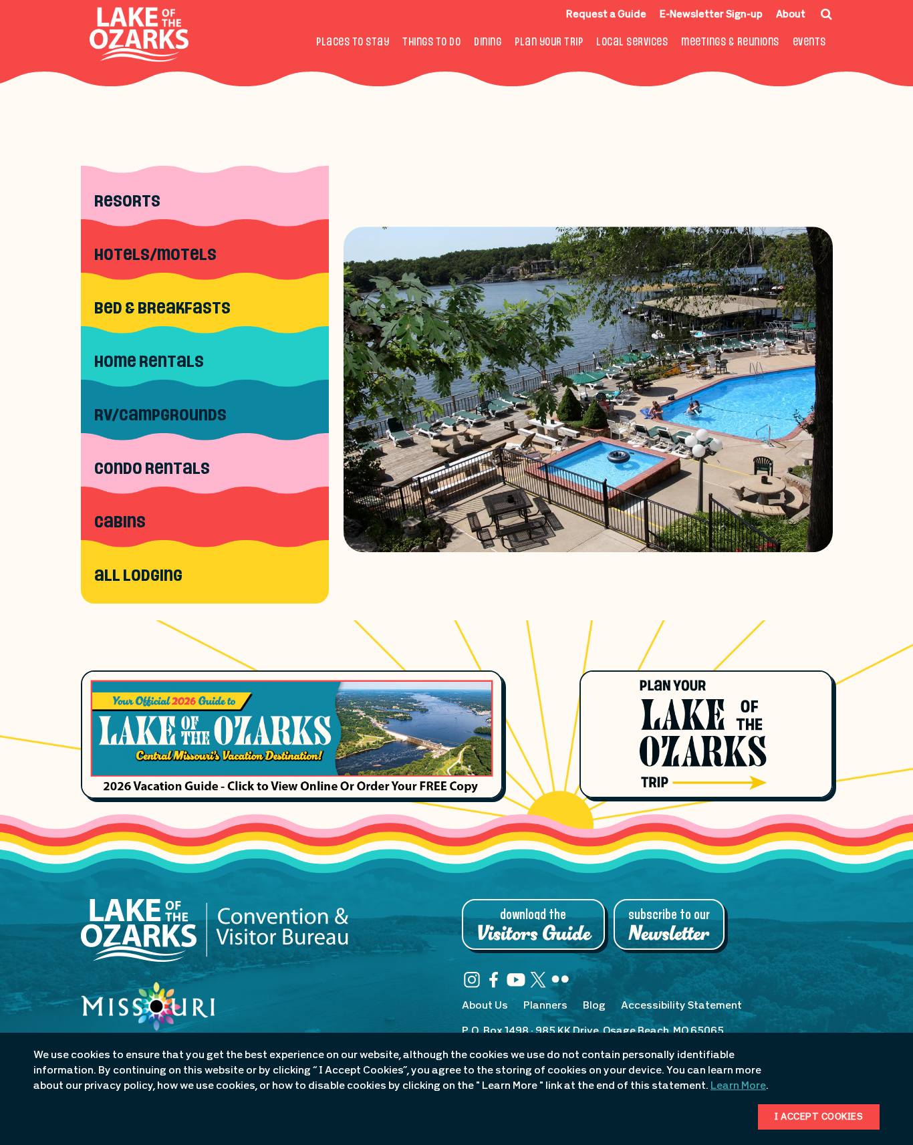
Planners (545, 1006)
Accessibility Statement (681, 1006)
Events (809, 43)
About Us (485, 1006)
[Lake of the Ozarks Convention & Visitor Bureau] (214, 937)
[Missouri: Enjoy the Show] (148, 1019)
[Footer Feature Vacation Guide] (292, 734)
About (790, 15)
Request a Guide (606, 15)
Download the (533, 925)
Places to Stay (352, 43)
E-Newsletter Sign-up (711, 15)
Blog (594, 1006)
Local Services (632, 43)
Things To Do (431, 43)
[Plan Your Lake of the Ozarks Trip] (706, 734)
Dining (487, 43)
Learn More (738, 1086)
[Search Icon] (826, 14)
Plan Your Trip (549, 43)
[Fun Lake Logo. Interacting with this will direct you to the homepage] (139, 34)
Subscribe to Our (669, 925)
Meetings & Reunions (730, 43)
